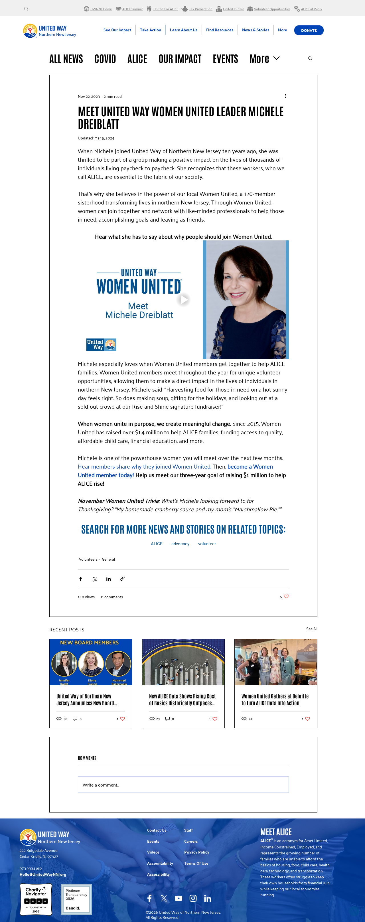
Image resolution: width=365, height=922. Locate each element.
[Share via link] (122, 578)
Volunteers (88, 559)
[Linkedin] (207, 898)
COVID (105, 58)
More (259, 58)
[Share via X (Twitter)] (94, 578)
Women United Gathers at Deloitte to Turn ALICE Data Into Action (275, 699)
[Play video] (183, 299)
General (108, 559)
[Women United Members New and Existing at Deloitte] (276, 662)
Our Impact (180, 58)
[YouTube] (178, 898)
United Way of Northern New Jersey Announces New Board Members (85, 699)
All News (66, 58)
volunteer (207, 543)
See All (311, 628)
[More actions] (285, 95)
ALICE (137, 58)
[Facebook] (149, 898)
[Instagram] (193, 898)
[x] (164, 898)
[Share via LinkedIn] (108, 578)
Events (225, 58)
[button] (310, 58)
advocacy (180, 543)
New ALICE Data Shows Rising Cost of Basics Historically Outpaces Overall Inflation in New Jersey (182, 699)
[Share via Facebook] (80, 578)
